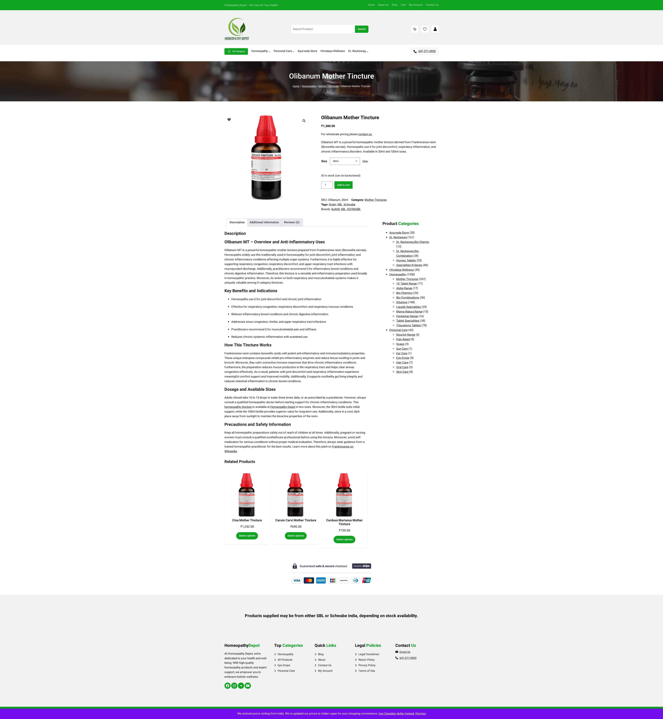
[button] (304, 121)
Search (362, 29)
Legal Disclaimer (368, 654)
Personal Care (286, 671)
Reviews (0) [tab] (292, 222)
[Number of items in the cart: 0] (414, 29)
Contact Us (324, 665)
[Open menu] (236, 51)
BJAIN (336, 209)
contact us (365, 134)
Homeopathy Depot (282, 407)
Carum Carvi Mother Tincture (295, 520)
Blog (321, 654)
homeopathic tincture (238, 407)
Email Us (405, 652)
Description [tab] (237, 222)
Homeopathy (309, 86)
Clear (365, 161)
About (321, 660)
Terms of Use (366, 671)
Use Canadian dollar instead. (396, 713)
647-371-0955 (427, 51)
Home (296, 86)
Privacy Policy (367, 665)
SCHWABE (354, 209)
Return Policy (366, 660)
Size (324, 161)
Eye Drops (284, 665)
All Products (285, 660)
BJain (332, 204)
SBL (339, 204)
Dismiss (420, 713)
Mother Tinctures (328, 86)
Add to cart (343, 185)
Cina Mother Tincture (247, 520)
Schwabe (349, 204)
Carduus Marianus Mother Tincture (344, 522)
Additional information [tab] (264, 222)
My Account (325, 671)
